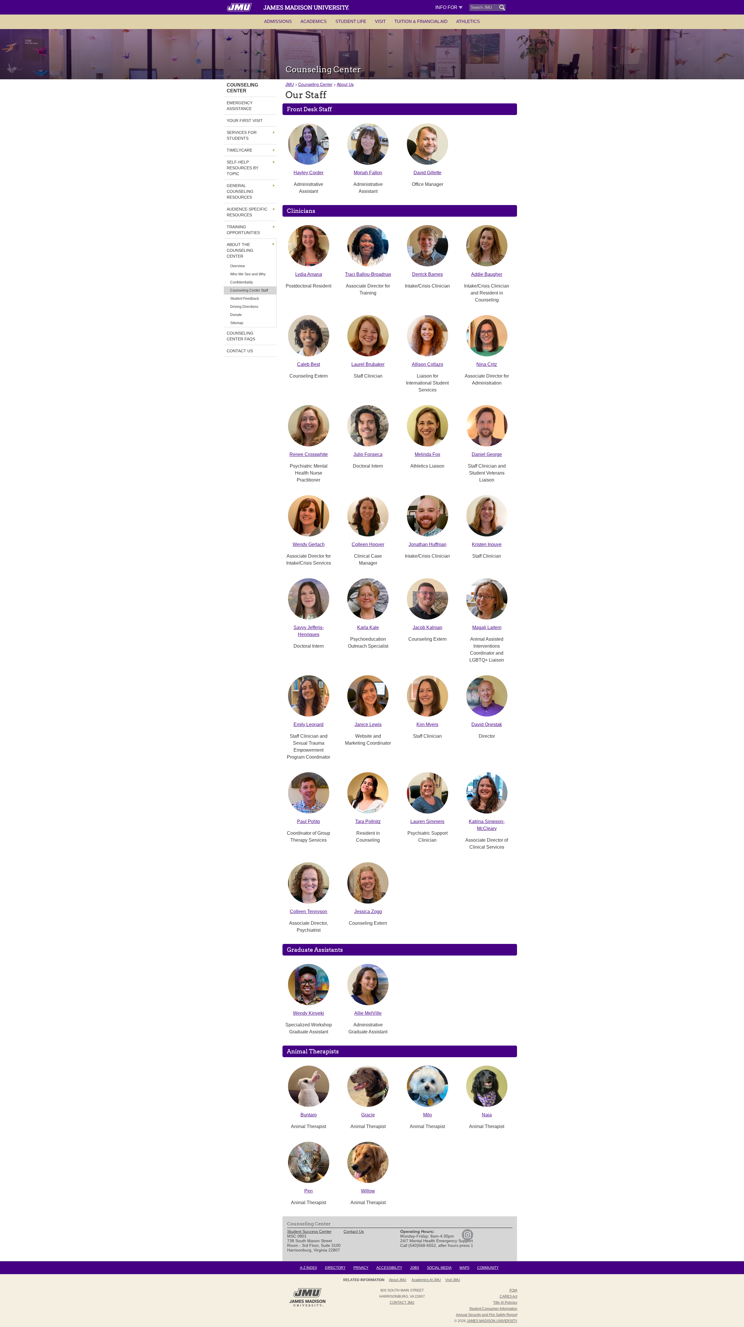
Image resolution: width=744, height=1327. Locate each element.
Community (488, 1268)
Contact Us (354, 1231)
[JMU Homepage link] (307, 1306)
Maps (464, 1268)
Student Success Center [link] (309, 1231)
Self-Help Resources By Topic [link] (242, 168)
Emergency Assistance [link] (240, 105)
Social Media (439, 1268)
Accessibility (389, 1268)
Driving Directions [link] (244, 307)
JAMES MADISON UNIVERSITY (492, 1321)
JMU (289, 84)
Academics (314, 21)
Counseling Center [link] (242, 87)
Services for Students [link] (242, 135)
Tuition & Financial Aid (421, 21)
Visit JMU (452, 1280)
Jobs (414, 1268)
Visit (380, 21)
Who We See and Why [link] (248, 274)
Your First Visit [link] (245, 120)
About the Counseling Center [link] (240, 250)
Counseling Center (315, 84)
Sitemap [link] (236, 323)
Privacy (361, 1268)
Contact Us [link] (240, 351)
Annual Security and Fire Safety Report (486, 1315)
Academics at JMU (426, 1280)
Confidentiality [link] (241, 282)
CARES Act (508, 1296)
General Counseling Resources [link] (240, 191)
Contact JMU (402, 1303)
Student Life (350, 21)
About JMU (397, 1280)
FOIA (513, 1290)
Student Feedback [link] (244, 299)
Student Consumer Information (493, 1309)
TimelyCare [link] (239, 150)
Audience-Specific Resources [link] (247, 212)
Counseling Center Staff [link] (249, 290)
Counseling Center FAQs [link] (241, 336)
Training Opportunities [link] (243, 230)
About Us (345, 84)
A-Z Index (308, 1268)
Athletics (468, 21)
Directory (335, 1268)
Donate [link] (236, 315)
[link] (467, 1239)
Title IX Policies (505, 1303)
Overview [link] (237, 266)
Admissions (278, 21)
